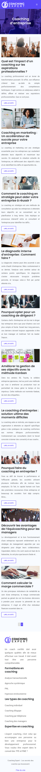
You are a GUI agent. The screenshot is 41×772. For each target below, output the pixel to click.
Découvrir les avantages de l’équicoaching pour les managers (20, 528)
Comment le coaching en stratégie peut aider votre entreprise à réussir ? (19, 197)
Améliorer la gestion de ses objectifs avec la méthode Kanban (18, 369)
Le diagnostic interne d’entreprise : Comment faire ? (18, 254)
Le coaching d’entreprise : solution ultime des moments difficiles (19, 413)
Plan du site (20, 770)
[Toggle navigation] (36, 4)
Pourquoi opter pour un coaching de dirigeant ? (18, 314)
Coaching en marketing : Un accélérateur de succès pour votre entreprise (19, 138)
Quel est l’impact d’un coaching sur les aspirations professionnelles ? (17, 66)
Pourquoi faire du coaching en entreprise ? (19, 469)
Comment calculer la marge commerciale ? (17, 584)
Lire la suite (9, 103)
